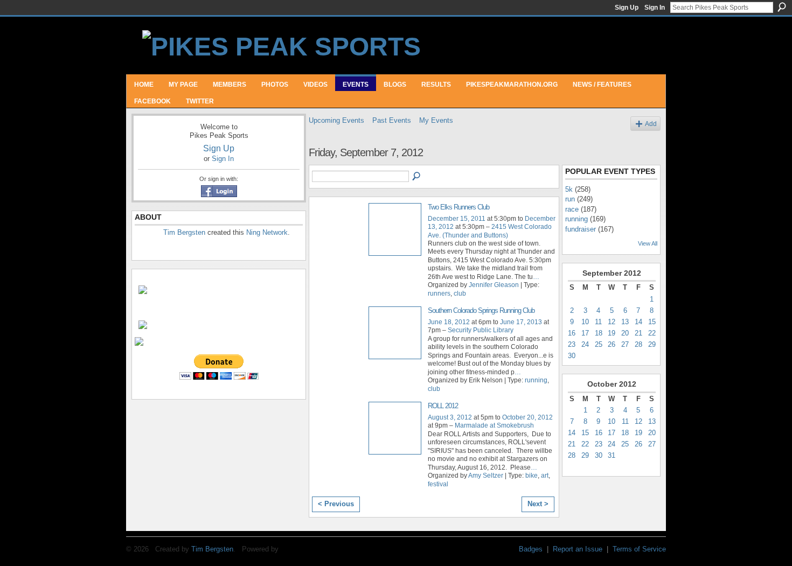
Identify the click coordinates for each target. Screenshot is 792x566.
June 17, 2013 (521, 322)
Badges (531, 549)
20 (625, 333)
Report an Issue (577, 549)
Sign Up (626, 7)
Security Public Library (480, 330)
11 (598, 322)
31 (611, 455)
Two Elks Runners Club (458, 207)
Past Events (391, 120)
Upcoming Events (336, 120)
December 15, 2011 (456, 218)
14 (638, 322)
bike (531, 475)
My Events (436, 120)
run (570, 199)
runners (439, 293)
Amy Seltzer (485, 475)
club (460, 293)
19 (611, 333)
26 (611, 344)
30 (571, 356)
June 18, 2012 (449, 322)
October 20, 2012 (527, 417)
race (572, 209)
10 (585, 322)
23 (571, 344)
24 (585, 344)
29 (652, 344)
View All (647, 243)
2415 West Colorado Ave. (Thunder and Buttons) (490, 231)
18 (598, 333)
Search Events (417, 176)
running (536, 380)
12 (611, 322)
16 (571, 333)
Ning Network (267, 232)
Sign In (654, 7)
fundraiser (580, 229)
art (544, 475)
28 (638, 344)
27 (625, 344)
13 (625, 322)
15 (652, 322)
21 (638, 333)
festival (438, 484)
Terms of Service (639, 549)
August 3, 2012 (450, 417)
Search (781, 7)
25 (598, 344)
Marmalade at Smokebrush (494, 425)
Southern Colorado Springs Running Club (481, 310)
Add (651, 123)
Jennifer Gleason (494, 285)
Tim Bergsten (184, 232)
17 (585, 333)
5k (569, 189)
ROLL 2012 (443, 406)
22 (652, 333)
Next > (537, 504)
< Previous (336, 504)
